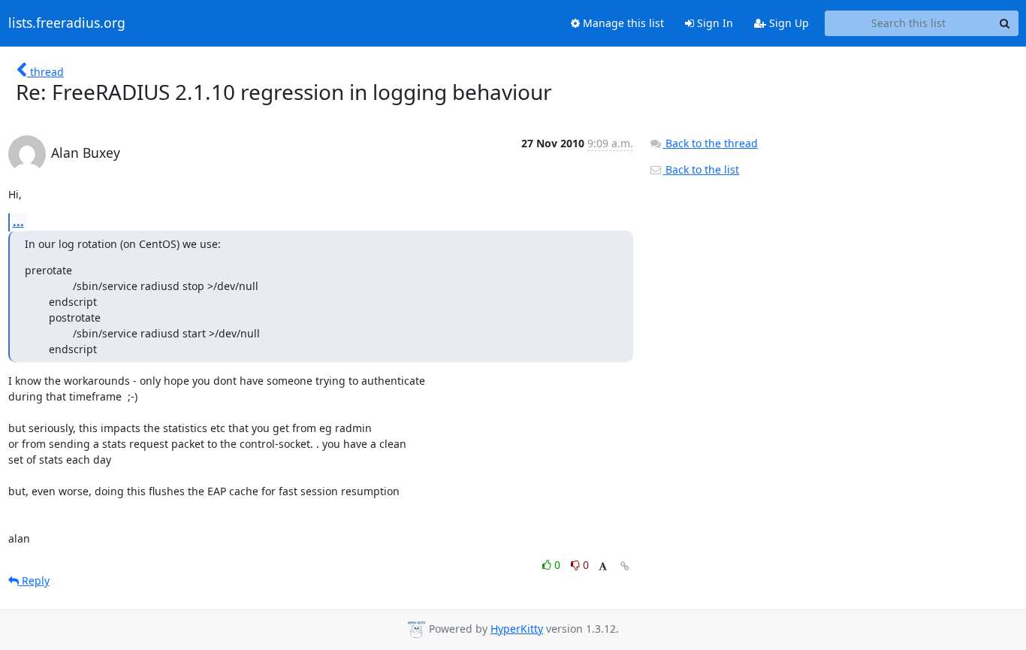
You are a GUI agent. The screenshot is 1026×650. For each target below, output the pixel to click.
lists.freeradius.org (66, 23)
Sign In (713, 23)
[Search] (1004, 23)
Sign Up (787, 23)
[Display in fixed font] (603, 567)
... (18, 221)
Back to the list (700, 169)
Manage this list (622, 23)
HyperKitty (516, 628)
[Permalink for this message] (625, 566)
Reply (34, 580)
